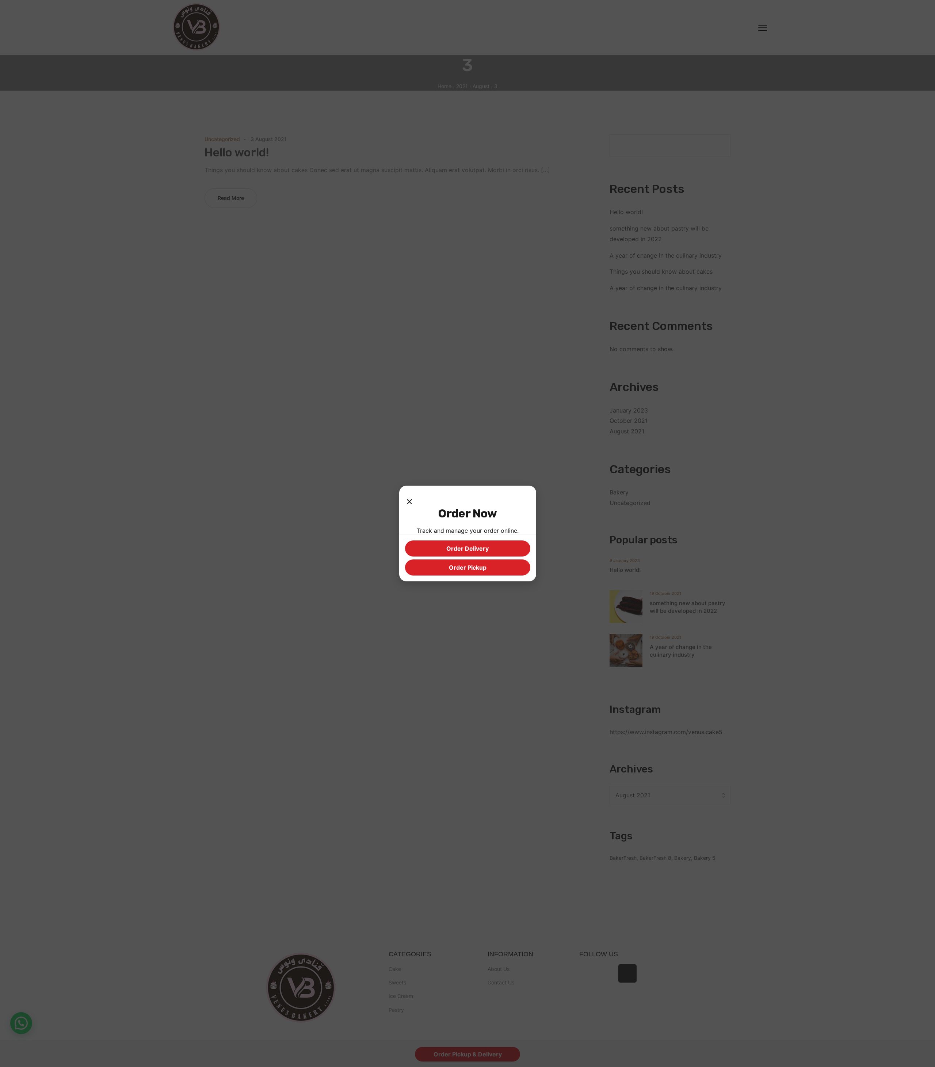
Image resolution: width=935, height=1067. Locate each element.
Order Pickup (467, 567)
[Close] (409, 498)
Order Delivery (467, 548)
